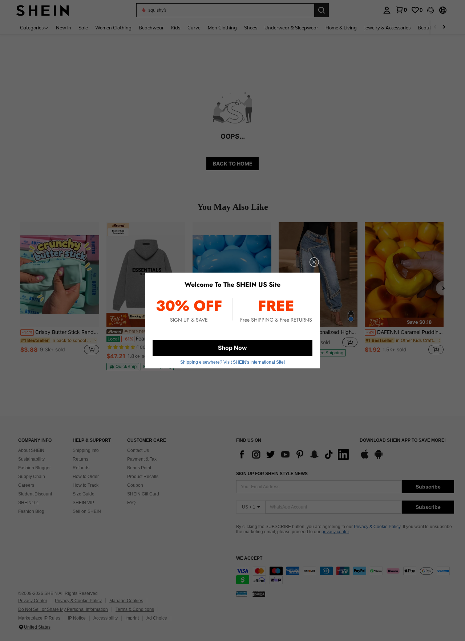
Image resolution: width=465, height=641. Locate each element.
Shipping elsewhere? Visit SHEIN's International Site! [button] (232, 362)
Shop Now (232, 347)
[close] (314, 262)
